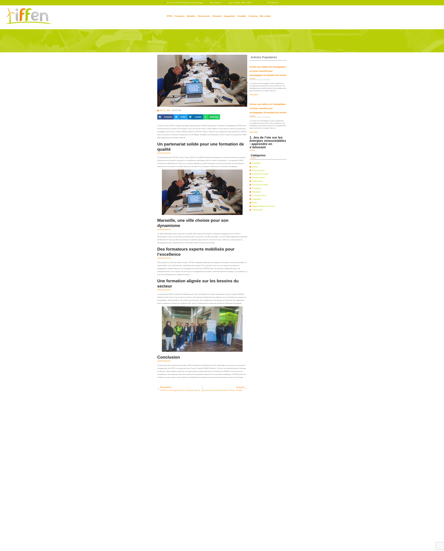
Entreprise (217, 16)
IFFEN (169, 16)
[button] (165, 116)
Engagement (229, 16)
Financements (204, 16)
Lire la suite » (254, 94)
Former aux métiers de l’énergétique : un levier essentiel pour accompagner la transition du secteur (268, 71)
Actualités (241, 16)
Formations (179, 16)
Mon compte (265, 16)
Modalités (191, 16)
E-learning (252, 16)
